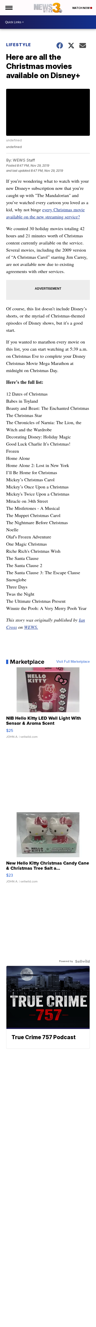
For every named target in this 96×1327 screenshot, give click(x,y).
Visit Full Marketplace (73, 662)
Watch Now (81, 7)
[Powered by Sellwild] (82, 961)
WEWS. (31, 627)
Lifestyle (18, 44)
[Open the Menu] (8, 7)
